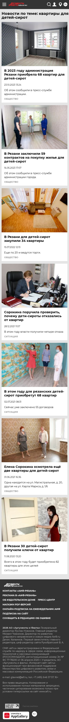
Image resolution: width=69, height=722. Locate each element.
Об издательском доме (19, 599)
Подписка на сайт (15, 613)
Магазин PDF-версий (17, 604)
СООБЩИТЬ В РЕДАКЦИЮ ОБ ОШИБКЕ (27, 618)
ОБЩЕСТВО (11, 99)
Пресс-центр (46, 599)
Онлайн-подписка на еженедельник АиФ (31, 609)
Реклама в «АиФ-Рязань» (19, 595)
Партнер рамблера (30, 706)
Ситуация (11, 336)
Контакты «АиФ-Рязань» (19, 590)
